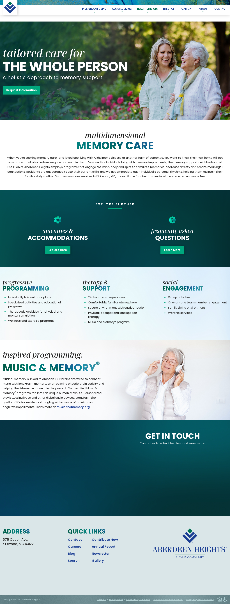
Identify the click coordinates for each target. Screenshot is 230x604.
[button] (94, 10)
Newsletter (101, 553)
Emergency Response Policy (200, 599)
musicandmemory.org (73, 407)
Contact (75, 539)
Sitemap (101, 599)
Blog (71, 553)
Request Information (21, 90)
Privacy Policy (116, 599)
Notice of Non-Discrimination (168, 599)
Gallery (98, 560)
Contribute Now (105, 539)
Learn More (172, 250)
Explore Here (58, 250)
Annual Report (104, 546)
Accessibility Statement (138, 599)
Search (74, 560)
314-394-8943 (14, 563)
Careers (74, 546)
